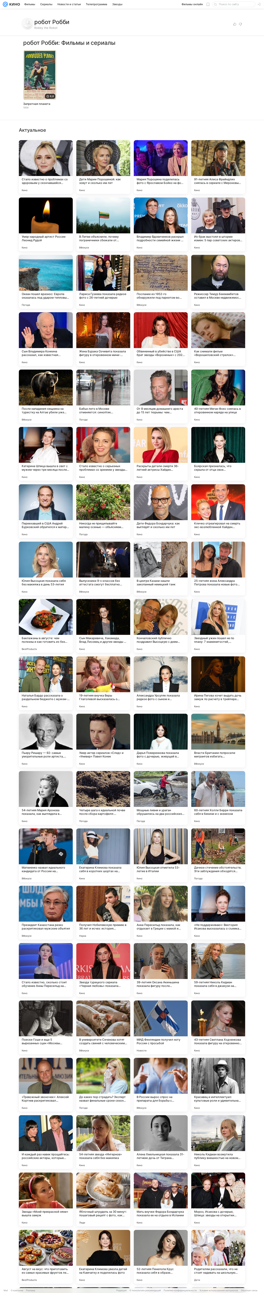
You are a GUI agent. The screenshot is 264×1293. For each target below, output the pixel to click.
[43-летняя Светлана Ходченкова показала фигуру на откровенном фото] (218, 1027)
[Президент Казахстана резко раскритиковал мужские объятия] (46, 913)
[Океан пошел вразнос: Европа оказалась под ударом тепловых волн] (46, 282)
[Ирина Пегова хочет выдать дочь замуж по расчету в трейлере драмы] (218, 683)
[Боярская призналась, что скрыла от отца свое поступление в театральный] (218, 454)
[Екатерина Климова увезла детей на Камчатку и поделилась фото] (103, 1257)
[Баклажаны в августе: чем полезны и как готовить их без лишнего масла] (46, 626)
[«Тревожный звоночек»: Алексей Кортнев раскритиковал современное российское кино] (46, 1085)
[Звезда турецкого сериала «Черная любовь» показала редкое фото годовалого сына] (103, 970)
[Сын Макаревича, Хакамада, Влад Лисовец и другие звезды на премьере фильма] (103, 626)
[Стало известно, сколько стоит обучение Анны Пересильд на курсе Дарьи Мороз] (46, 970)
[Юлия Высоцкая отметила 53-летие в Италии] (161, 855)
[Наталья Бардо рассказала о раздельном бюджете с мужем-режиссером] (46, 683)
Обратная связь (249, 1290)
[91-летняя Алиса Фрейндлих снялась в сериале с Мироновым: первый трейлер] (218, 167)
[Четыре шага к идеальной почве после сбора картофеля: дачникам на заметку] (103, 798)
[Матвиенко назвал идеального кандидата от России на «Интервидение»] (46, 855)
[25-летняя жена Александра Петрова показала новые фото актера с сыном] (218, 568)
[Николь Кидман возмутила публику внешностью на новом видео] (218, 1142)
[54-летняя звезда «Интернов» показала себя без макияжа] (103, 1142)
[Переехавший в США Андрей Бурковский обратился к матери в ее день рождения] (46, 511)
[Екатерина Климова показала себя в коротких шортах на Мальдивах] (103, 855)
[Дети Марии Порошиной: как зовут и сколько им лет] (103, 167)
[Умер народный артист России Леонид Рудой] (46, 224)
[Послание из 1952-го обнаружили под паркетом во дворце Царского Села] (161, 282)
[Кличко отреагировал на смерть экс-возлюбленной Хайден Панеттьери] (218, 511)
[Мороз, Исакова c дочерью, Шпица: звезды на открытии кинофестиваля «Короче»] (218, 1199)
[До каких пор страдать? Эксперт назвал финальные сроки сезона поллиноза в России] (103, 1085)
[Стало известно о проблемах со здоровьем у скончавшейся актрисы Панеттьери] (46, 167)
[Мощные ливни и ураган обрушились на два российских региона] (161, 798)
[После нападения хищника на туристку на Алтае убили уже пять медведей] (46, 396)
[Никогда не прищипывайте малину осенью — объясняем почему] (103, 511)
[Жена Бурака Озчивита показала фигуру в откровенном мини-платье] (103, 339)
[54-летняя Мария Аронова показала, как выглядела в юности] (46, 798)
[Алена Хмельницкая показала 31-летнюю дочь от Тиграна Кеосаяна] (161, 1142)
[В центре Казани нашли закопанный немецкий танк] (161, 568)
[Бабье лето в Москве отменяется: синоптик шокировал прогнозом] (103, 396)
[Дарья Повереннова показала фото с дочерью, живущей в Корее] (161, 740)
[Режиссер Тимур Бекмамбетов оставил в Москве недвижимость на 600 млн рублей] (218, 282)
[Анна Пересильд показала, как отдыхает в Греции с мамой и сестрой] (161, 913)
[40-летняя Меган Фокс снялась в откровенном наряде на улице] (218, 396)
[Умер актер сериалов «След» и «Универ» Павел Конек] (103, 740)
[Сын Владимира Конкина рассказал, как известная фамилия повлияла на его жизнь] (46, 339)
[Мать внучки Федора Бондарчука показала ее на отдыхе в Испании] (161, 1199)
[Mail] (5, 4)
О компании (17, 1290)
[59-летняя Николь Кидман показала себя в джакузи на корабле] (218, 970)
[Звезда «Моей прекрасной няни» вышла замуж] (46, 1199)
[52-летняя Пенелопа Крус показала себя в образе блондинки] (161, 1257)
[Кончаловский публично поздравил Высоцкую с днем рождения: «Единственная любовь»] (161, 626)
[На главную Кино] (14, 4)
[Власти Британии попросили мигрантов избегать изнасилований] (218, 740)
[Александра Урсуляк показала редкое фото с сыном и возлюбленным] (161, 683)
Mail (6, 1290)
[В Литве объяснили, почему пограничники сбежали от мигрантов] (103, 224)
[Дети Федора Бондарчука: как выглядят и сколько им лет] (161, 511)
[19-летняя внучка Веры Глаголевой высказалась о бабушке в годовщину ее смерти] (103, 683)
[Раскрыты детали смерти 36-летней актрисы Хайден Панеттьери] (161, 454)
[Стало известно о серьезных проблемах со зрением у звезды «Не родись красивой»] (103, 454)
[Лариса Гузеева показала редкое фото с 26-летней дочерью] (103, 282)
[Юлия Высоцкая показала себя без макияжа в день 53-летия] (46, 568)
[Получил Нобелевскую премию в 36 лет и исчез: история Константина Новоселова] (103, 913)
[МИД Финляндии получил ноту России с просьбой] (161, 1027)
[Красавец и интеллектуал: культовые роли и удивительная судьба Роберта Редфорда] (218, 1085)
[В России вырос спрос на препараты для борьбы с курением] (161, 1085)
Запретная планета (36, 104)
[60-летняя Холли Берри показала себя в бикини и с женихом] (218, 798)
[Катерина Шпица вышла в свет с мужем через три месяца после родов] (46, 454)
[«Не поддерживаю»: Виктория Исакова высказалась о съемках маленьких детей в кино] (218, 913)
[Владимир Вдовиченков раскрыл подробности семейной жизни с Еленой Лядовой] (161, 224)
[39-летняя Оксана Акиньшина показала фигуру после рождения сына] (161, 970)
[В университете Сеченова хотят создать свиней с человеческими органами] (103, 1027)
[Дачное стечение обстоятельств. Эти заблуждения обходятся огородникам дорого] (218, 855)
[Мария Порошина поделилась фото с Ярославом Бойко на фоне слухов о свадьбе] (161, 167)
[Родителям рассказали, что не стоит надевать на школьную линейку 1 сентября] (218, 1257)
